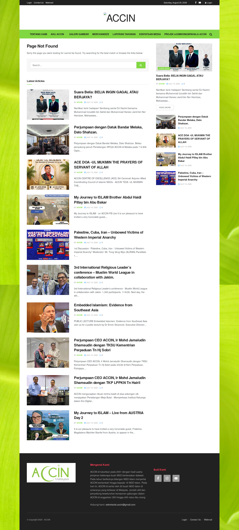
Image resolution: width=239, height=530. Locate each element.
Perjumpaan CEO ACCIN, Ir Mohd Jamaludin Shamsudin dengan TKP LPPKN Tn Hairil (110, 380)
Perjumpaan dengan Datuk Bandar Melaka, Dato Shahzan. (108, 129)
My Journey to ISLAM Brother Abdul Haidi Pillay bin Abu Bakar (107, 199)
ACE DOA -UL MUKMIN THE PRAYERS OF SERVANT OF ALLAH (108, 164)
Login (29, 2)
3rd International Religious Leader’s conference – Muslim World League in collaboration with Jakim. (104, 272)
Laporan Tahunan (124, 34)
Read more (165, 107)
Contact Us (39, 2)
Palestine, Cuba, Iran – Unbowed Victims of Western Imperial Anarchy (108, 235)
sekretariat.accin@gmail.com (120, 504)
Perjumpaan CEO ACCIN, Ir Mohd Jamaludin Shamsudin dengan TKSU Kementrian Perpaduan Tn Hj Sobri (110, 345)
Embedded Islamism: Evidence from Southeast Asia (103, 307)
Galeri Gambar (79, 34)
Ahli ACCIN (57, 34)
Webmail (49, 2)
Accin (79, 102)
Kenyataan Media (150, 34)
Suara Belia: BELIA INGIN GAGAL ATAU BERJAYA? (106, 94)
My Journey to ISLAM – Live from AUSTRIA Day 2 (109, 415)
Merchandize (100, 34)
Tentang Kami (38, 34)
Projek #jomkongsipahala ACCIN (185, 34)
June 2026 (164, 68)
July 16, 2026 (92, 102)
